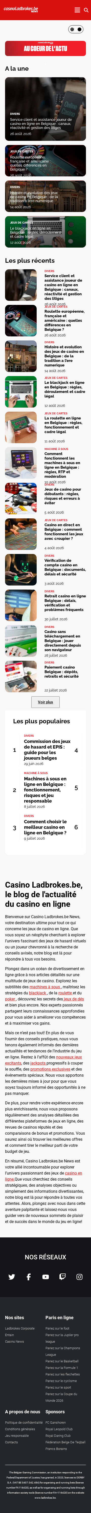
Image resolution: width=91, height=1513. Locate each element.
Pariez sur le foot (57, 1328)
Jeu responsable (17, 1436)
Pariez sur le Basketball (62, 1361)
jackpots (38, 1063)
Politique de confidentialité (24, 1422)
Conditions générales (20, 1429)
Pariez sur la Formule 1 (62, 1368)
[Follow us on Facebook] (28, 1279)
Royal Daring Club (58, 1436)
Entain (9, 1335)
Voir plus (45, 702)
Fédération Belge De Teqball (65, 1442)
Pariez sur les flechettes (63, 1374)
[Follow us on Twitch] (62, 1279)
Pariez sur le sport (58, 1387)
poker (10, 999)
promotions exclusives (50, 1069)
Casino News (14, 1341)
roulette (65, 993)
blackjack (37, 993)
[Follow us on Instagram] (79, 1279)
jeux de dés (74, 999)
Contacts (11, 1442)
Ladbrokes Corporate (20, 1328)
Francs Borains (56, 1449)
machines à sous (45, 987)
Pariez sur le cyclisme (61, 1381)
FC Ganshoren (56, 1422)
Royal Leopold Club (59, 1429)
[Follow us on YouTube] (45, 1279)
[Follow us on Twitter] (11, 1279)
